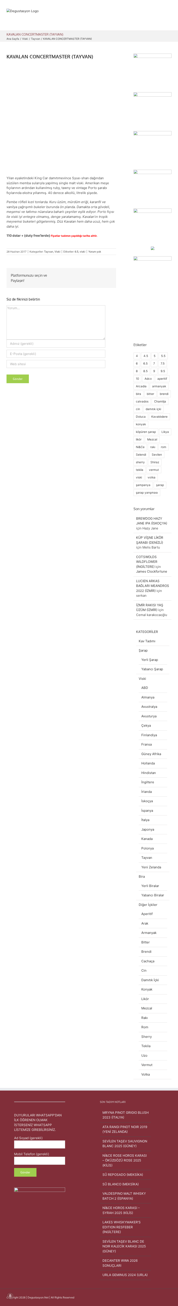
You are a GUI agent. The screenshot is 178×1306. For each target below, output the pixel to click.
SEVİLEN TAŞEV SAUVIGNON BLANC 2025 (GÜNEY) (124, 1143)
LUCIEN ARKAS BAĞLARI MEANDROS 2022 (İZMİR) (152, 586)
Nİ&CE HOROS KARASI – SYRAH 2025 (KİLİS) (121, 1210)
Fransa (146, 744)
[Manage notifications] (10, 1295)
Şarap (143, 650)
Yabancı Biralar (152, 895)
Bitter (145, 942)
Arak (144, 923)
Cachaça (147, 961)
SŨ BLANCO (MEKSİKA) (120, 1184)
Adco (148, 378)
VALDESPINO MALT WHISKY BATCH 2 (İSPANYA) (124, 1196)
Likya (165, 432)
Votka (145, 1074)
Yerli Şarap (149, 660)
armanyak (159, 386)
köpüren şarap (146, 432)
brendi (164, 394)
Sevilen (157, 454)
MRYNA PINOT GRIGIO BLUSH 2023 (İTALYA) (125, 1115)
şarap (160, 485)
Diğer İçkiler (148, 905)
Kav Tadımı (147, 641)
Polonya (147, 848)
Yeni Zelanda (151, 867)
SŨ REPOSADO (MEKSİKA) (122, 1175)
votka (151, 477)
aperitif (162, 378)
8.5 (145, 371)
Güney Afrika (151, 754)
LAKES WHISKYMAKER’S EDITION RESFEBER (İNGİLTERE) (121, 1227)
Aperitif (147, 914)
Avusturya (149, 716)
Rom (144, 1027)
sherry (140, 462)
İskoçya (147, 801)
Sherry (146, 1037)
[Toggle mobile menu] (169, 24)
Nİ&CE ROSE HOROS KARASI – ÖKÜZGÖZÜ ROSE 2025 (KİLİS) (124, 1160)
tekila (139, 469)
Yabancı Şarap (152, 669)
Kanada (147, 839)
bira (138, 394)
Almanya (147, 697)
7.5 (163, 363)
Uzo (144, 1055)
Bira (142, 876)
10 (137, 378)
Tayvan (48, 251)
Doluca (141, 416)
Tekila (145, 1046)
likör (139, 439)
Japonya (147, 829)
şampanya (143, 485)
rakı (152, 447)
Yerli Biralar (150, 886)
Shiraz (154, 462)
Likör (145, 999)
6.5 (76, 251)
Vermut (146, 1065)
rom (163, 447)
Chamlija (160, 401)
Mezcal (152, 439)
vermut (154, 469)
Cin (144, 970)
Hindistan (148, 773)
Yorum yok (94, 251)
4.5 (145, 356)
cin (138, 409)
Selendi (141, 454)
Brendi (146, 952)
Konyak (146, 989)
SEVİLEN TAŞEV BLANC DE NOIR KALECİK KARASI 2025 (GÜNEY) (124, 1246)
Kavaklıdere (159, 416)
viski (82, 251)
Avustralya (149, 707)
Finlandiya (149, 735)
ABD (144, 688)
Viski (57, 251)
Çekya (146, 725)
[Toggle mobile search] (162, 24)
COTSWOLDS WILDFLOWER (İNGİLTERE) (146, 562)
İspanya (147, 810)
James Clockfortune (151, 571)
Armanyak (149, 933)
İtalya (145, 820)
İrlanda (146, 792)
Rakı (144, 1018)
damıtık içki (153, 409)
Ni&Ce (140, 447)
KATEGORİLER (147, 632)
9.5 (163, 371)
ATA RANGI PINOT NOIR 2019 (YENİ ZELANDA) (124, 1129)
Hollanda (148, 763)
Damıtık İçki (150, 980)
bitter (150, 394)
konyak (141, 424)
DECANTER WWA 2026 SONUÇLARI (120, 1263)
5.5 (163, 356)
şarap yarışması (147, 492)
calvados (142, 401)
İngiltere (147, 782)
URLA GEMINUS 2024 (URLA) (125, 1275)
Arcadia (141, 386)
